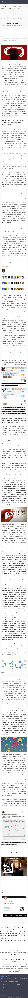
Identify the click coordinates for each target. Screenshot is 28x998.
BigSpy (2, 987)
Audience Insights (19, 989)
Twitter (2, 927)
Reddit (6, 927)
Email (15, 927)
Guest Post (3, 995)
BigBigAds (3, 989)
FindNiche (3, 990)
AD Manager (17, 987)
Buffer (18, 927)
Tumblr (10, 927)
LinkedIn (23, 927)
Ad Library (17, 990)
